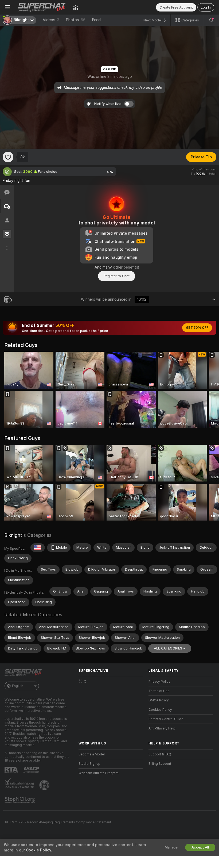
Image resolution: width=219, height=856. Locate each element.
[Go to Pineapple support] (44, 785)
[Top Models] (75, 7)
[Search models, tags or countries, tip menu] (211, 20)
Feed (96, 19)
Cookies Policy (160, 710)
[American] (37, 547)
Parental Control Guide (165, 719)
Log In (206, 7)
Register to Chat (117, 276)
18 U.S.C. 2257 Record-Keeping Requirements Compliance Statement (58, 822)
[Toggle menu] (7, 7)
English (17, 686)
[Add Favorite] (8, 157)
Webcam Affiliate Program (99, 773)
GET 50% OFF (197, 328)
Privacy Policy (159, 681)
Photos (75, 19)
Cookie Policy (38, 850)
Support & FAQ (159, 754)
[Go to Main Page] (41, 7)
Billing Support (159, 764)
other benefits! (126, 267)
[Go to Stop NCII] (20, 800)
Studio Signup (89, 764)
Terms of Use (158, 691)
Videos (51, 19)
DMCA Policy (158, 700)
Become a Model (92, 754)
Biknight (13, 535)
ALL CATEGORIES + (170, 648)
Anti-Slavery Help (161, 728)
